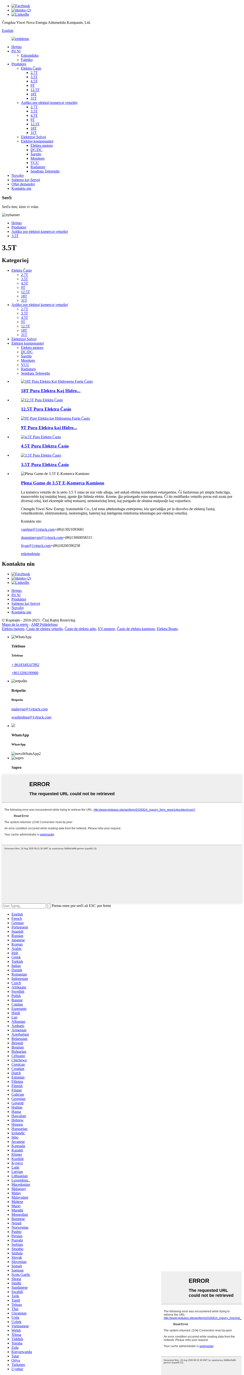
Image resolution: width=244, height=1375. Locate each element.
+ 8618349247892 (25, 665)
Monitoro (37, 158)
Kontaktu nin (21, 188)
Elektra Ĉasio (31, 68)
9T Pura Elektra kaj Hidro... (49, 427)
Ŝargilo (35, 154)
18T (33, 94)
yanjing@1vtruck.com (38, 529)
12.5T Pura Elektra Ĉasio (46, 409)
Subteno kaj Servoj (25, 180)
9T (32, 85)
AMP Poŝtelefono (44, 624)
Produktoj (18, 64)
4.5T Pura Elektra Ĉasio (45, 445)
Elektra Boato (167, 629)
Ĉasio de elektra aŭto (80, 629)
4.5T (34, 81)
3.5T (34, 77)
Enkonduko (30, 55)
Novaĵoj (17, 175)
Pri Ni (15, 51)
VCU (34, 163)
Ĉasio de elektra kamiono (136, 629)
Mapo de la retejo (15, 624)
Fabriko (27, 60)
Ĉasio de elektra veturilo (44, 629)
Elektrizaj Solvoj (33, 137)
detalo (35, 554)
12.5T (35, 90)
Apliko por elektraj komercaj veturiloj (49, 103)
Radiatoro (37, 167)
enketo (26, 554)
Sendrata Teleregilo (45, 171)
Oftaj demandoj (23, 184)
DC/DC (36, 150)
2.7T (34, 73)
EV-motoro (106, 629)
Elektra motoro (41, 145)
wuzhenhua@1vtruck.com (31, 717)
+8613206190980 (24, 673)
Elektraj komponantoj (37, 141)
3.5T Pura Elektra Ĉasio (45, 464)
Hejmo (16, 47)
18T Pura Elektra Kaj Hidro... (51, 390)
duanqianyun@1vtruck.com (42, 537)
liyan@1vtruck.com (36, 546)
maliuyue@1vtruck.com (29, 709)
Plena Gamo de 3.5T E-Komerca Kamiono (62, 482)
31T (33, 98)
